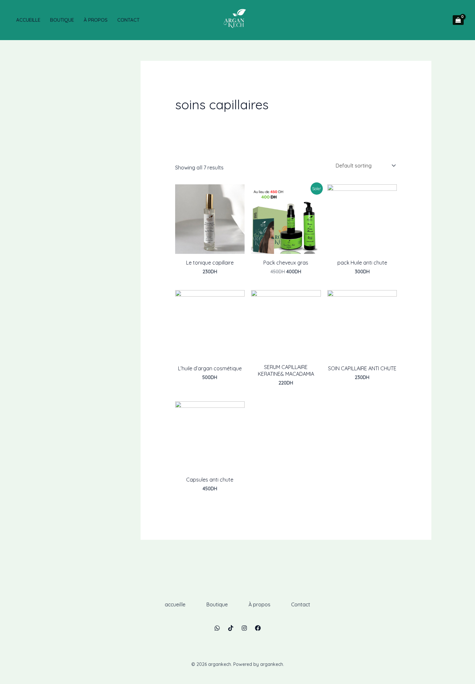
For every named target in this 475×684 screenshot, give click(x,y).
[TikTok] (231, 628)
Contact (128, 20)
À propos (96, 20)
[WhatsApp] (217, 628)
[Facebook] (258, 628)
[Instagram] (244, 628)
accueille (28, 20)
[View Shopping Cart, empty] (458, 20)
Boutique (62, 20)
